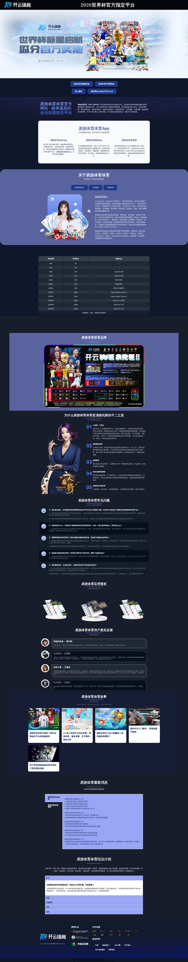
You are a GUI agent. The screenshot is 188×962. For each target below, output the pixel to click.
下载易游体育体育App (63, 152)
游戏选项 (105, 945)
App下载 (117, 945)
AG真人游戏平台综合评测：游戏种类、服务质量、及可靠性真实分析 (77, 736)
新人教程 (78, 91)
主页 (96, 945)
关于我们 (127, 945)
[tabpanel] (103, 821)
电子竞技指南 (100, 950)
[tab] (79, 187)
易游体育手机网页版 (106, 84)
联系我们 (112, 950)
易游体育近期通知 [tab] (53, 806)
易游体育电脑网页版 (82, 84)
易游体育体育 (99, 201)
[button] (94, 878)
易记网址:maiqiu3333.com (102, 91)
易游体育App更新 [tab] (54, 798)
